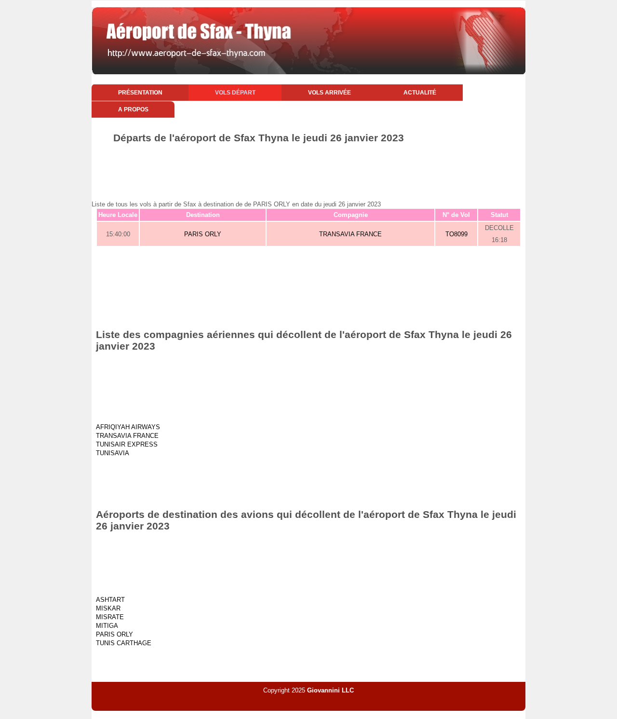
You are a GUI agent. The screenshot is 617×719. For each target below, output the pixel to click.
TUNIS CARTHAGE (123, 643)
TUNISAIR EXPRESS (127, 444)
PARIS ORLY (202, 234)
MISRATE (110, 617)
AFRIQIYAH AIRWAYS (128, 427)
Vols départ (235, 92)
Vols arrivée (329, 92)
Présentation (140, 92)
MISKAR (108, 608)
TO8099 (456, 234)
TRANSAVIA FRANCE (350, 234)
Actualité (419, 92)
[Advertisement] (308, 170)
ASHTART (110, 599)
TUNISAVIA (112, 453)
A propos (133, 109)
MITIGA (107, 625)
